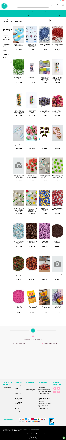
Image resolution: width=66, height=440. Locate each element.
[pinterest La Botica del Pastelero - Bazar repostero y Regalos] (8, 0)
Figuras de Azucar (6, 37)
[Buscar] (47, 5)
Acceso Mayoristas (58, 15)
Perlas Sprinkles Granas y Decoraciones (6, 45)
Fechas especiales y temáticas (10, 15)
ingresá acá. (24, 429)
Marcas (41, 15)
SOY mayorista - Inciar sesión (31, 386)
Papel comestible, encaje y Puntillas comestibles (6, 41)
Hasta (8, 59)
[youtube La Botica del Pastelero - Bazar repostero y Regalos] (6, 0)
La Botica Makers (14, 11)
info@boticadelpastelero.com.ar (44, 389)
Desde (4, 59)
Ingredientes (33, 11)
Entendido (33, 437)
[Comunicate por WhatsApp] (63, 437)
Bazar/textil (53, 11)
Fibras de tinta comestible (6, 34)
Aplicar (11, 62)
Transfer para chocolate (6, 49)
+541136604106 (41, 387)
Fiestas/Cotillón (43, 11)
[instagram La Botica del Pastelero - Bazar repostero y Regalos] (2, 0)
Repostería (24, 11)
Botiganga (48, 15)
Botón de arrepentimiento (33, 429)
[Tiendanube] (59, 428)
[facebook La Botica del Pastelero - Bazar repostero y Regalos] (4, 0)
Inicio (4, 19)
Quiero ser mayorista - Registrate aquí (31, 390)
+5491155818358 (41, 401)
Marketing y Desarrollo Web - (8, 430)
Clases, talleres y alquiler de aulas (29, 15)
